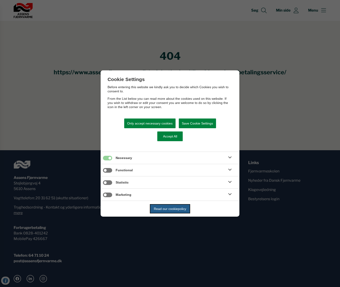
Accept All (170, 136)
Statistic (122, 182)
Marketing (123, 195)
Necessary (124, 158)
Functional (124, 170)
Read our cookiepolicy (170, 209)
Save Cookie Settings (197, 123)
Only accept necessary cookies (150, 123)
